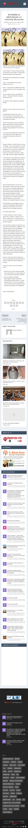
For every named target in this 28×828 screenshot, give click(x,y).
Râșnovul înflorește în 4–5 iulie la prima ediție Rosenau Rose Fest (15, 619)
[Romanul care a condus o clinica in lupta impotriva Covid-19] (14, 372)
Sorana (19, 799)
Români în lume (22, 479)
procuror (6, 793)
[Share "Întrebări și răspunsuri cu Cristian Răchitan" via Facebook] (5, 302)
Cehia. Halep (21, 765)
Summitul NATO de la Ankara (11, 806)
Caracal (5, 765)
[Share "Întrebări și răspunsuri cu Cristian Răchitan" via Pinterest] (16, 302)
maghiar (5, 780)
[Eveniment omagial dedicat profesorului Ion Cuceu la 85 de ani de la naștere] (4, 571)
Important (19, 548)
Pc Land (11, 821)
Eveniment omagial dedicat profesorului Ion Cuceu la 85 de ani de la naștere (16, 572)
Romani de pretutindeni (14, 479)
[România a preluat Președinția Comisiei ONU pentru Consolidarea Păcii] (14, 393)
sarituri (5, 796)
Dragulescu (17, 768)
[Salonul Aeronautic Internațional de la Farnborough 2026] (4, 546)
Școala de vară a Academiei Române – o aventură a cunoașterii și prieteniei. (16, 555)
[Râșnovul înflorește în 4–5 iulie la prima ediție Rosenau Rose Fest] (4, 619)
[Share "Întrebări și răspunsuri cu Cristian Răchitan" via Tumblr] (14, 302)
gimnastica (6, 774)
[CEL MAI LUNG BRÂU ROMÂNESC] (14, 414)
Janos (12, 777)
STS (24, 799)
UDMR (10, 809)
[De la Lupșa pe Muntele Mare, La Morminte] (4, 564)
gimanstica (17, 771)
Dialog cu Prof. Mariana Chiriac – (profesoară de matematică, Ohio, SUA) (16, 513)
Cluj (4, 768)
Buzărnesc (6, 762)
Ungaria (16, 809)
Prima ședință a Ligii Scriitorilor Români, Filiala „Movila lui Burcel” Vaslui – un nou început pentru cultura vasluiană (15, 628)
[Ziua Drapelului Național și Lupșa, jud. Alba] (4, 637)
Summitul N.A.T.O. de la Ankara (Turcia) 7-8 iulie (15, 611)
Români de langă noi (17, 530)
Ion (17, 774)
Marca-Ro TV (11, 826)
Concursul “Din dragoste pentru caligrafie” (15, 483)
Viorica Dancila (7, 812)
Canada (20, 762)
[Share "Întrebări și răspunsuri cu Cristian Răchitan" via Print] (16, 305)
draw (4, 771)
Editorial (9, 24)
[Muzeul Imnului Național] (4, 521)
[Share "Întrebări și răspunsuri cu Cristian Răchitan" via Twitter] (8, 302)
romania (19, 793)
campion (13, 762)
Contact (17, 826)
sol (13, 799)
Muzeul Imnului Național (13, 520)
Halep (13, 774)
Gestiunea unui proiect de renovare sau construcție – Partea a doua (13, 361)
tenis (22, 806)
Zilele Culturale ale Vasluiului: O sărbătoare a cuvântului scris (15, 476)
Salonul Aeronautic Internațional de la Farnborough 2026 (16, 546)
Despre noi (4, 826)
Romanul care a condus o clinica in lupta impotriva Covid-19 (14, 381)
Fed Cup (10, 771)
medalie (18, 784)
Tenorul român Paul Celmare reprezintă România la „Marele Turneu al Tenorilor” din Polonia (15, 590)
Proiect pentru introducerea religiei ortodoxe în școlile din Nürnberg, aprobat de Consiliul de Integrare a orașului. (16, 581)
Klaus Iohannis (20, 777)
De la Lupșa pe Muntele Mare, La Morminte (15, 563)
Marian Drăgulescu (8, 784)
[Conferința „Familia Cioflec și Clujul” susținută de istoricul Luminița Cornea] (4, 504)
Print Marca (15, 478)
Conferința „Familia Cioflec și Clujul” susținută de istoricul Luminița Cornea (16, 504)
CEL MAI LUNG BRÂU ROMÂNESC (11, 423)
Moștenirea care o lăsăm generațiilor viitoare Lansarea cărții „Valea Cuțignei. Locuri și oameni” (16, 528)
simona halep (6, 799)
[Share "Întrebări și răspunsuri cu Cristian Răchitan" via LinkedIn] (19, 302)
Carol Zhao (13, 765)
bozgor (17, 758)
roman (13, 793)
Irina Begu (6, 777)
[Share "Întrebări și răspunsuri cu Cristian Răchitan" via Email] (14, 305)
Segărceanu (13, 796)
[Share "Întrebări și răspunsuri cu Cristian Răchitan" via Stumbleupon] (11, 305)
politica (12, 790)
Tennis (5, 809)
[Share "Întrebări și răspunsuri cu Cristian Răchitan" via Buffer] (22, 302)
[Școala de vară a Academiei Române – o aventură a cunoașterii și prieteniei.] (4, 555)
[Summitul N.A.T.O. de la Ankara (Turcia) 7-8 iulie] (4, 611)
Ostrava (5, 790)
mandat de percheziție (16, 780)
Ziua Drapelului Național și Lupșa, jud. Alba (15, 637)
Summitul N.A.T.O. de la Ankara (11, 802)
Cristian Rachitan (12, 22)
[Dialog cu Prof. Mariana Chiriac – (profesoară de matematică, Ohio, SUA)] (4, 513)
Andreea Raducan (8, 758)
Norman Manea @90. (12, 598)
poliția (18, 790)
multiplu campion (8, 787)
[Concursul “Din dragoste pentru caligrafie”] (4, 484)
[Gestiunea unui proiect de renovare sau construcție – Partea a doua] (14, 351)
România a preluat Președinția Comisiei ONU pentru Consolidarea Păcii (13, 403)
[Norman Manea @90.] (4, 599)
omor (16, 787)
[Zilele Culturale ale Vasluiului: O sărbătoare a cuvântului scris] (4, 476)
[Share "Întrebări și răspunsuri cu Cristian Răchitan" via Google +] (11, 302)
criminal (9, 768)
